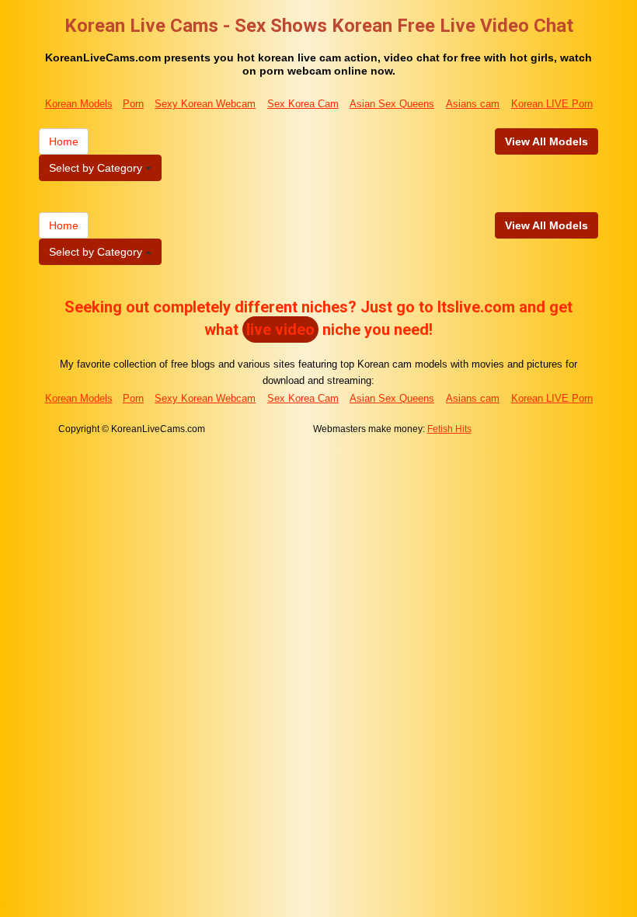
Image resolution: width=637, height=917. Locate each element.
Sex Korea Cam (303, 104)
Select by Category (97, 168)
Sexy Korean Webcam (205, 104)
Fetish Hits (449, 429)
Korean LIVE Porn (552, 104)
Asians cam (473, 104)
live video (280, 329)
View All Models (546, 141)
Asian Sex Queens (392, 104)
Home (63, 141)
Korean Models (79, 104)
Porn (133, 104)
